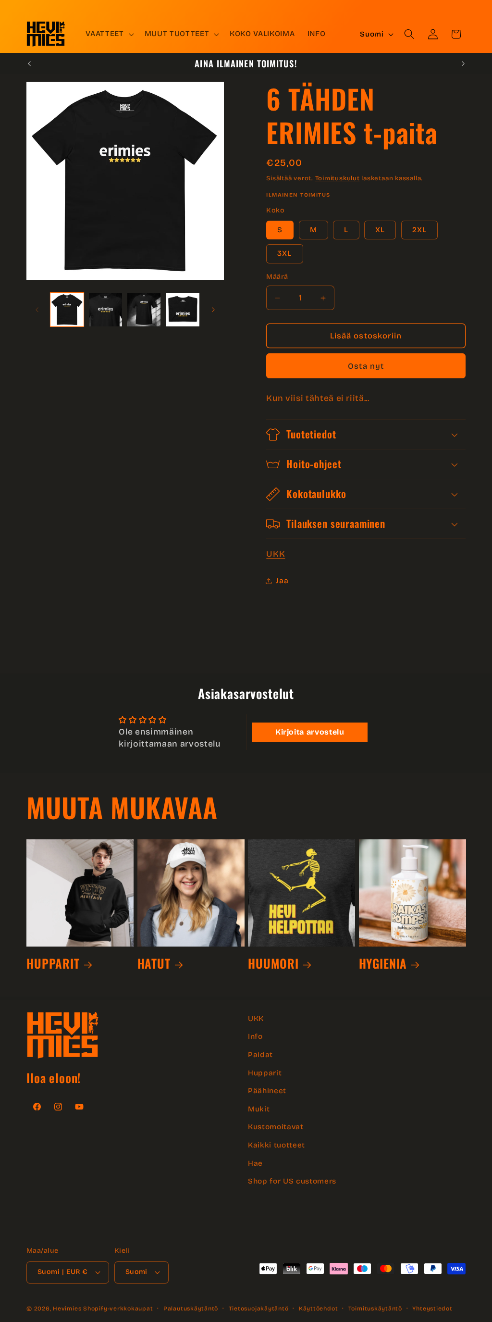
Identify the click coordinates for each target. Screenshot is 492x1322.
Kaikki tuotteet (276, 1145)
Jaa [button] (282, 580)
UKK (275, 554)
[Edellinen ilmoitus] (29, 63)
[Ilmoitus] (463, 63)
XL (380, 229)
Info (255, 1036)
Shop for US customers (292, 1181)
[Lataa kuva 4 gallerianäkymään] (182, 309)
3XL (284, 253)
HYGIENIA (383, 963)
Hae (255, 1163)
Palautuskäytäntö (190, 1308)
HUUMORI (273, 963)
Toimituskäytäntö (375, 1308)
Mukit (259, 1109)
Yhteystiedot (432, 1308)
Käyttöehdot (318, 1308)
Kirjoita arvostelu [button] (309, 731)
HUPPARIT (53, 963)
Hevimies (67, 1308)
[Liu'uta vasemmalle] (37, 309)
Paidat (260, 1054)
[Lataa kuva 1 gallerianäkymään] (67, 309)
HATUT (154, 963)
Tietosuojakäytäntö (259, 1308)
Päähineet (267, 1090)
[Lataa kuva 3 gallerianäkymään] (143, 309)
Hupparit (265, 1073)
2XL (419, 229)
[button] (108, 34)
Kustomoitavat (276, 1126)
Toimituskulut (337, 178)
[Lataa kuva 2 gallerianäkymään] (105, 309)
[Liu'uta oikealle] (213, 309)
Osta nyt (366, 366)
